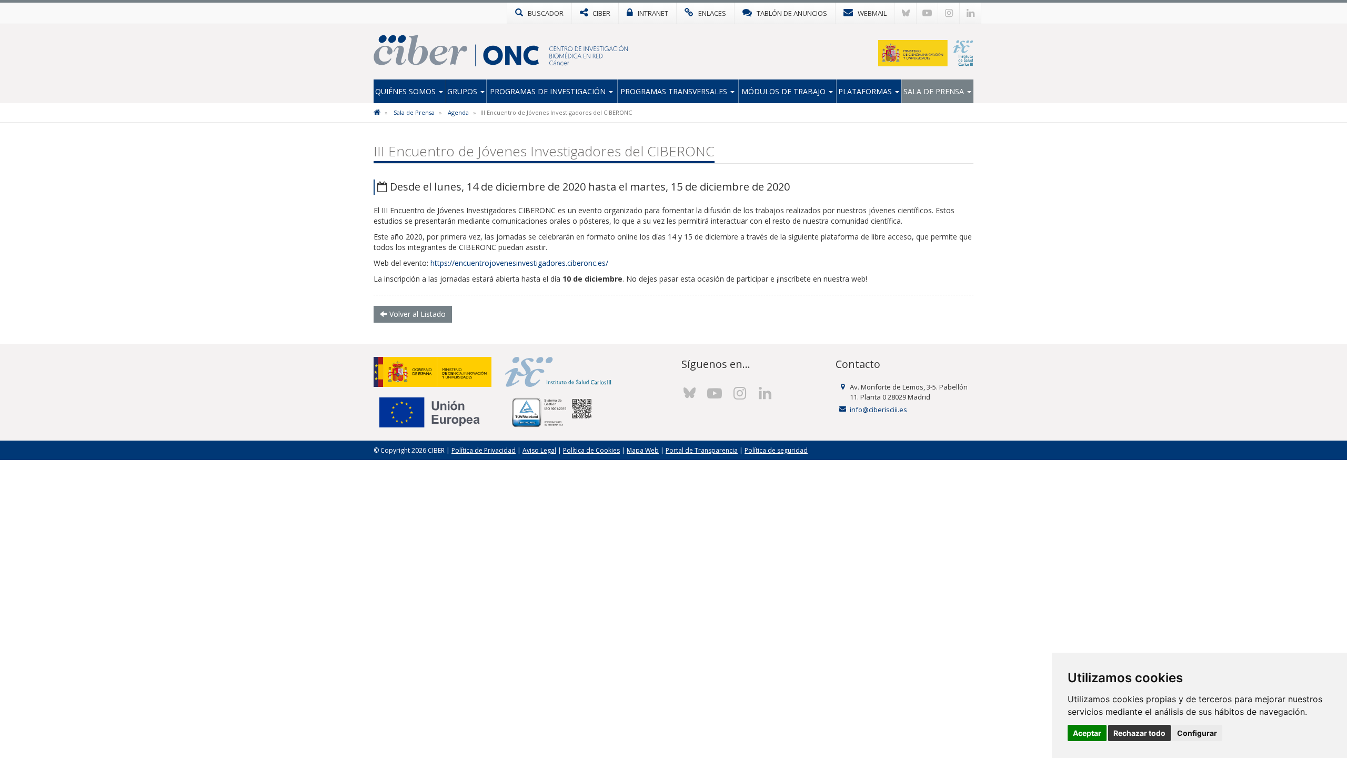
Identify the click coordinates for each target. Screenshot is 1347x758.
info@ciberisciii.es (878, 409)
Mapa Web (643, 450)
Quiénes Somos (406, 91)
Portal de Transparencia (702, 450)
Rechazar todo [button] (1139, 733)
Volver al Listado (416, 314)
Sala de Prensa (934, 91)
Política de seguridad (776, 450)
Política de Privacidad (483, 450)
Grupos (463, 91)
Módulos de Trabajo (784, 91)
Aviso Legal (539, 450)
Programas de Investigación (549, 91)
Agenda (458, 112)
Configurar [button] (1197, 733)
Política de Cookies (591, 450)
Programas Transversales (674, 91)
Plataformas (866, 91)
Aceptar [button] (1087, 733)
